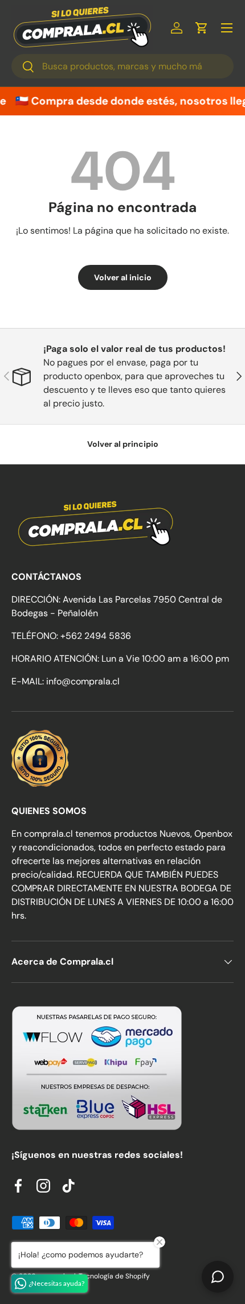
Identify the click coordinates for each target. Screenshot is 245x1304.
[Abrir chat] (218, 1277)
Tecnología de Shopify (114, 1276)
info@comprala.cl (83, 681)
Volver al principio (122, 444)
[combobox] (122, 66)
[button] (201, 27)
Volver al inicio (123, 277)
